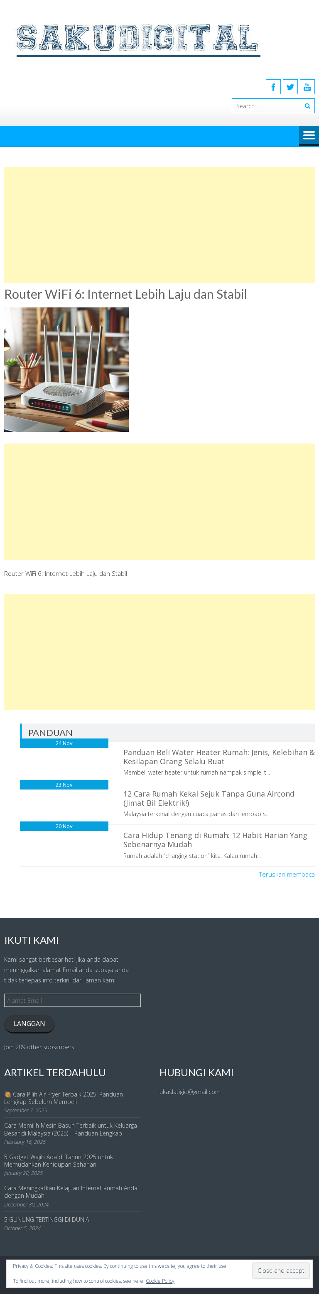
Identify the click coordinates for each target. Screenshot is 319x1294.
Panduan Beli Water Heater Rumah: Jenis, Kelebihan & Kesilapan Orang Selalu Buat (219, 756)
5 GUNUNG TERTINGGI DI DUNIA (46, 1219)
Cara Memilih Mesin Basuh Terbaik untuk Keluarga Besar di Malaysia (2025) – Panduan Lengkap (70, 1129)
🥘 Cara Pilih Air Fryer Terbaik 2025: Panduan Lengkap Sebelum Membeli (63, 1098)
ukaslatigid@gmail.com (190, 1092)
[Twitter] (290, 86)
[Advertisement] (159, 225)
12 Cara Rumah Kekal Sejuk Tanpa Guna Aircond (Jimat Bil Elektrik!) (208, 798)
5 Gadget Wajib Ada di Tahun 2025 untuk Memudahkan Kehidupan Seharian (58, 1160)
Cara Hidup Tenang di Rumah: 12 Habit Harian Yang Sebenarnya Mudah (215, 839)
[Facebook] (273, 86)
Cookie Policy (160, 1280)
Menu (309, 136)
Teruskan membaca (287, 874)
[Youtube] (307, 86)
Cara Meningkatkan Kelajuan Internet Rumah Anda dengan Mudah (70, 1191)
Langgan (29, 1023)
